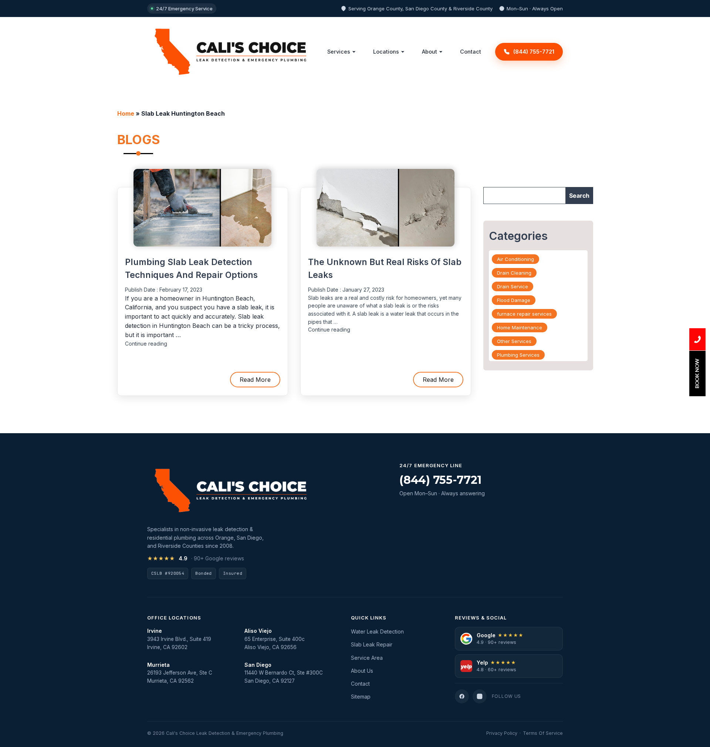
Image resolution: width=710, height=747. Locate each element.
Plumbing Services (518, 355)
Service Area (367, 658)
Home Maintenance (519, 327)
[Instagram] (480, 696)
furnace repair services (524, 314)
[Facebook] (462, 696)
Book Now (696, 373)
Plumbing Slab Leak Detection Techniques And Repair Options (191, 269)
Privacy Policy (501, 733)
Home (125, 113)
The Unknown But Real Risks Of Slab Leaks (385, 269)
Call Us (697, 339)
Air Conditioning (515, 259)
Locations (386, 51)
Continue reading (146, 343)
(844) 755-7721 (440, 480)
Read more (255, 379)
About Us (362, 671)
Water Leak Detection (377, 631)
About (429, 51)
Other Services (514, 341)
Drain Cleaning (514, 273)
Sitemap (361, 696)
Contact (470, 51)
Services (338, 51)
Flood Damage (513, 300)
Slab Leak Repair (371, 644)
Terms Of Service (543, 733)
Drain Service (512, 286)
